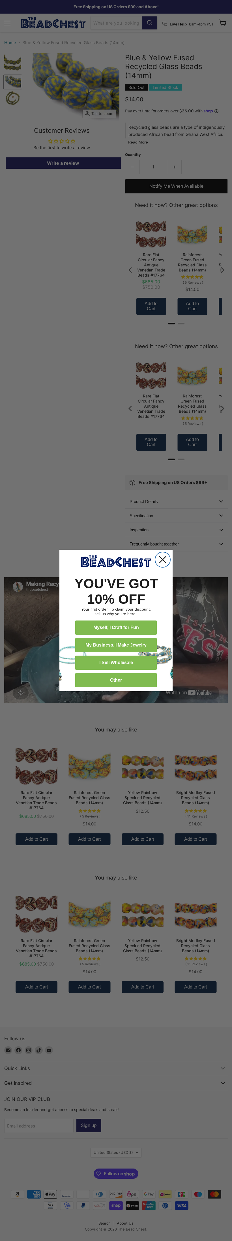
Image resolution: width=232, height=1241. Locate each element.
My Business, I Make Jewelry (116, 645)
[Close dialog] (162, 559)
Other (116, 680)
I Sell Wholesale (116, 662)
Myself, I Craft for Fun (116, 627)
